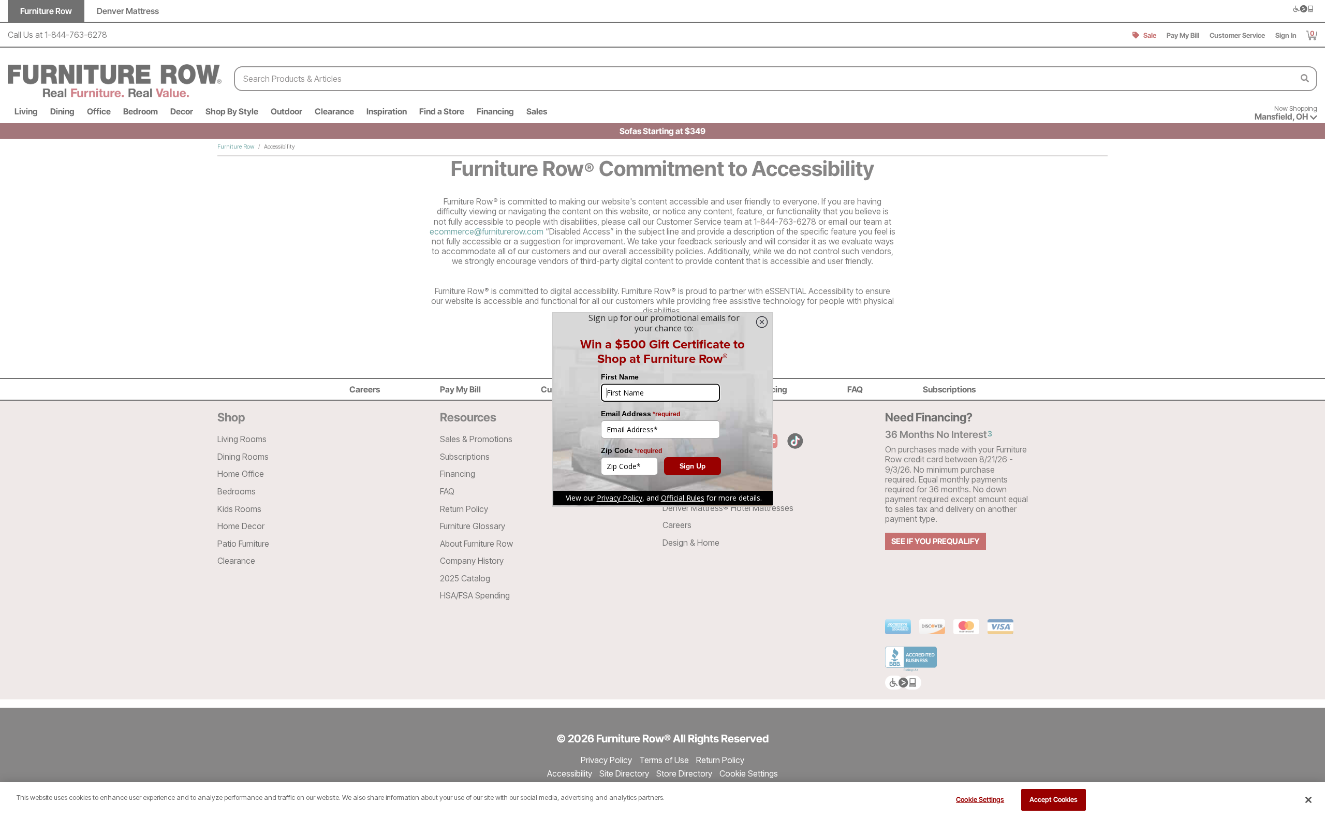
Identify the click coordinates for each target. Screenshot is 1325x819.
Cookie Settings (980, 799)
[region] (662, 800)
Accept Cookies (1053, 799)
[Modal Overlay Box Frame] (662, 409)
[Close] (1308, 799)
